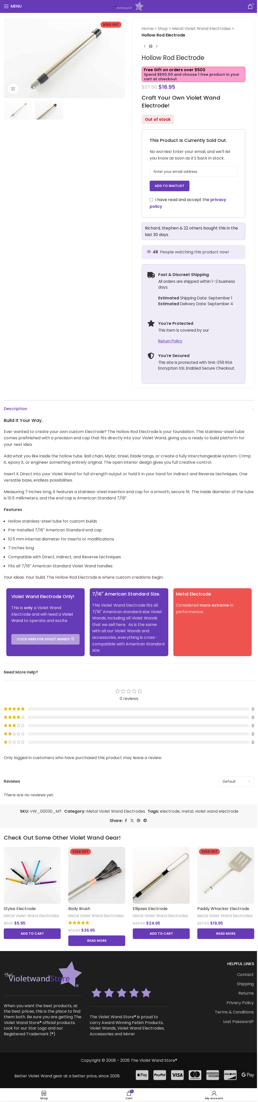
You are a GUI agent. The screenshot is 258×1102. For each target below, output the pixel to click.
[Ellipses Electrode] (161, 875)
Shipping (245, 984)
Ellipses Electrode (150, 909)
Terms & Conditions (234, 1012)
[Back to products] (151, 46)
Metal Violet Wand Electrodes (201, 28)
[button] (32, 933)
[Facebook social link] (126, 820)
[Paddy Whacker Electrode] (225, 875)
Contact (245, 974)
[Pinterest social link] (138, 820)
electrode (170, 811)
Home (147, 28)
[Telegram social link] (145, 820)
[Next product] (157, 46)
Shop (163, 28)
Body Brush (79, 909)
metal (187, 811)
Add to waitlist (169, 185)
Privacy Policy (240, 1003)
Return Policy (170, 341)
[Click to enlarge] (13, 89)
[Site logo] (129, 6)
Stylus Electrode (20, 909)
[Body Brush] (96, 875)
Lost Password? (238, 1022)
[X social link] (132, 820)
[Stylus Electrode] (32, 875)
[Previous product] (145, 46)
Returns (246, 993)
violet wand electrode (216, 811)
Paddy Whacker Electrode (223, 909)
